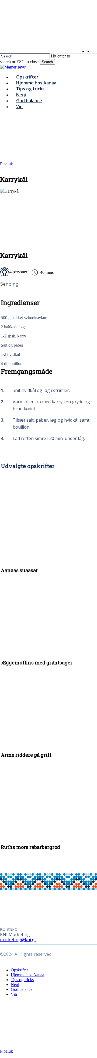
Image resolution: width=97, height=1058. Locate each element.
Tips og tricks (22, 979)
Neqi (15, 984)
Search (47, 62)
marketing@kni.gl (18, 940)
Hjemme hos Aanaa (27, 974)
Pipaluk (7, 164)
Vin (14, 994)
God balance (21, 989)
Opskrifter (19, 970)
